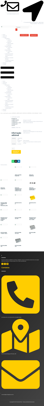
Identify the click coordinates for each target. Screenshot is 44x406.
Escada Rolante (8, 46)
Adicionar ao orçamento (16, 152)
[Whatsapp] (13, 161)
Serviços (4, 62)
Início (2, 113)
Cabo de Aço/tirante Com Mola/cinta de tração (9, 55)
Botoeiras (9, 44)
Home (4, 34)
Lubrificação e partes (7, 113)
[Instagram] (15, 161)
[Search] (16, 29)
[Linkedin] (18, 161)
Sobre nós (5, 35)
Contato (4, 64)
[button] (7, 73)
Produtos (4, 37)
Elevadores (7, 38)
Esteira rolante (8, 50)
